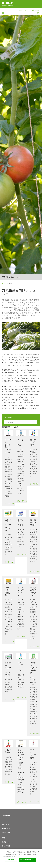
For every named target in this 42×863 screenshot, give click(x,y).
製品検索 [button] (8, 418)
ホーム (4, 283)
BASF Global (6, 832)
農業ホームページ (24, 10)
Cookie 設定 (11, 859)
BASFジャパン (6, 828)
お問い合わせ (35, 10)
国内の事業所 (6, 846)
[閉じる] (39, 852)
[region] (21, 856)
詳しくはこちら (10, 504)
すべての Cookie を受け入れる (27, 859)
